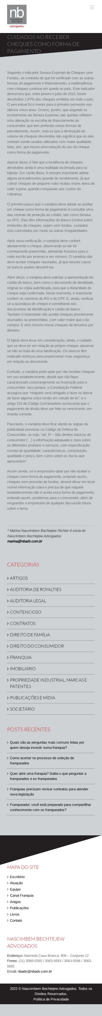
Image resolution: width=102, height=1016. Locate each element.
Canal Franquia (21, 895)
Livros (14, 914)
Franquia (21, 657)
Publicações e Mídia (32, 697)
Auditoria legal (28, 600)
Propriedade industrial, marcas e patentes (48, 683)
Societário (22, 709)
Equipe (15, 889)
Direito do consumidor (37, 646)
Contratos (22, 623)
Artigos (19, 578)
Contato (16, 920)
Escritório (17, 877)
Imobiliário (23, 668)
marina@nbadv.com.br (24, 541)
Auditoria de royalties (35, 589)
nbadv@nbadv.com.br (35, 971)
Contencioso (25, 612)
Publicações (19, 908)
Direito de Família (30, 634)
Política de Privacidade (51, 999)
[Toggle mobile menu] (92, 7)
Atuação (16, 883)
